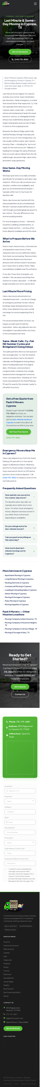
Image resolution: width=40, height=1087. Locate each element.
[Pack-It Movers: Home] (6, 3)
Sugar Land (8, 1002)
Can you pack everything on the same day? (16, 566)
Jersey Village (8, 1023)
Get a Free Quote (20, 52)
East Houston (9, 1031)
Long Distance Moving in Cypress (19, 607)
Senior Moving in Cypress (16, 624)
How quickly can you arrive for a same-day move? (17, 496)
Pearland (7, 1005)
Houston (7, 984)
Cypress (7, 995)
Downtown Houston (11, 987)
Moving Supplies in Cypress (17, 635)
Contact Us (19, 733)
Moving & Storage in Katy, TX (17, 668)
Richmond (7, 1016)
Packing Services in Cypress (17, 611)
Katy (5, 998)
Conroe (6, 1013)
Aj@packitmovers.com (14, 1060)
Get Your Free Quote (18, 432)
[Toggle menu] (35, 3)
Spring (6, 1009)
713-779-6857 (23, 761)
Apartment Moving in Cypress (17, 603)
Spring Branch (9, 1020)
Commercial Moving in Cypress (18, 614)
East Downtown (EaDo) (12, 1034)
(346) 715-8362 (21, 59)
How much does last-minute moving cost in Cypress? (15, 579)
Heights (6, 1027)
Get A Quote (19, 726)
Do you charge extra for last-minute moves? (16, 555)
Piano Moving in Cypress (15, 631)
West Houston (9, 991)
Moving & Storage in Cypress (17, 628)
